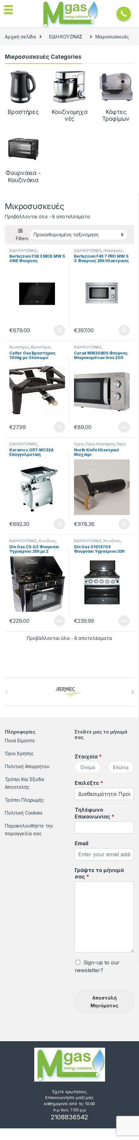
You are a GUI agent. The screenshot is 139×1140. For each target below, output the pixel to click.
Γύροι (78, 444)
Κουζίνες (47, 541)
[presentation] (132, 692)
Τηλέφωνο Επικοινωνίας (94, 813)
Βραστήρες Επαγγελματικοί (30, 349)
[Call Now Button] (124, 14)
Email (81, 843)
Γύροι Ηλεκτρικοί (99, 444)
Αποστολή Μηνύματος (104, 1001)
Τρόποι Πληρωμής (24, 800)
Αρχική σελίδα (20, 36)
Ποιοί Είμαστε (20, 740)
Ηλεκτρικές (113, 250)
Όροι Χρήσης (19, 753)
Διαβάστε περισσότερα (115, 427)
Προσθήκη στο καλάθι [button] (54, 330)
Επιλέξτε (89, 783)
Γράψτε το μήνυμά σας (99, 873)
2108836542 (70, 1117)
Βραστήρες (19, 347)
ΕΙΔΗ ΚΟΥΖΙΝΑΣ (65, 36)
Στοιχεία (88, 756)
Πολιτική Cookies (23, 813)
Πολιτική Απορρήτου (27, 766)
